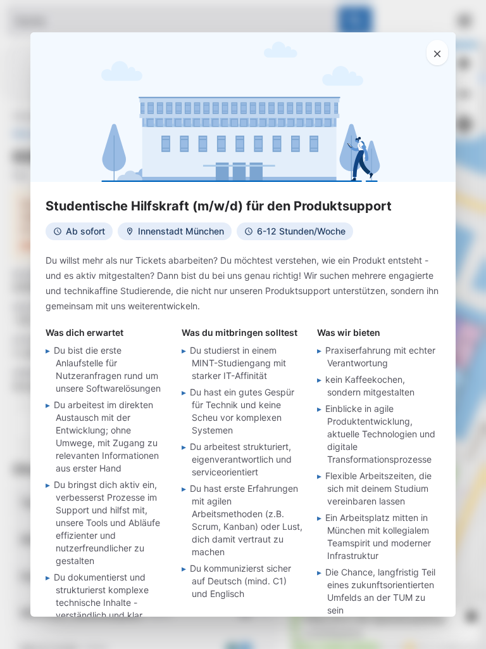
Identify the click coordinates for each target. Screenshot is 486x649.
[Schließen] (437, 52)
